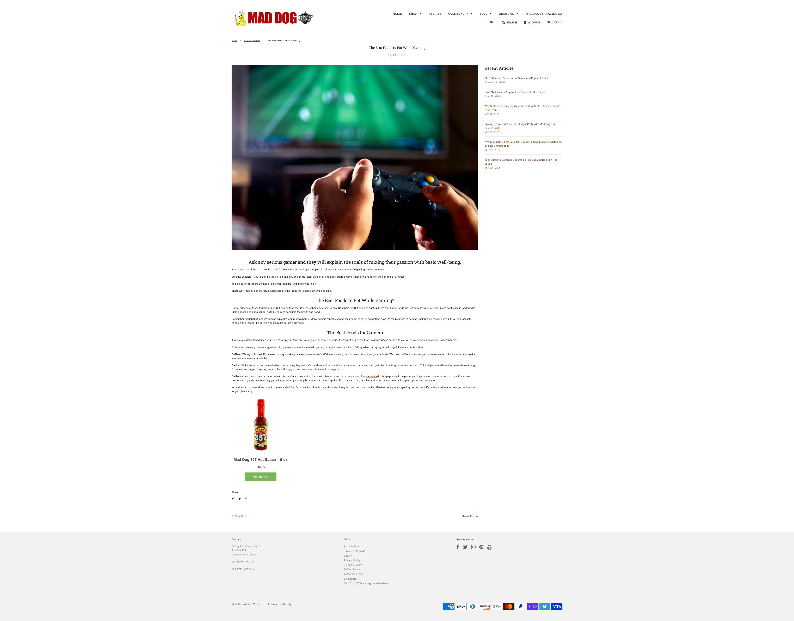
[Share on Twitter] (240, 498)
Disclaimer (350, 578)
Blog (484, 14)
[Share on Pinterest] (246, 498)
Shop (413, 14)
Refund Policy (352, 569)
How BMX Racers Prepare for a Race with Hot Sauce (514, 92)
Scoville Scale (352, 546)
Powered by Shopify (279, 604)
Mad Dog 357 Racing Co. (543, 14)
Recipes (435, 14)
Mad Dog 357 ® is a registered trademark (367, 583)
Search (348, 555)
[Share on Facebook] (234, 498)
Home (397, 14)
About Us (507, 14)
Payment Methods (354, 551)
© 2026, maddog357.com (246, 604)
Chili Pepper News (252, 40)
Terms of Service (353, 573)
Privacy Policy (352, 560)
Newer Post (468, 516)
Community (458, 14)
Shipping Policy (353, 564)
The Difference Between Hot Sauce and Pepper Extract (516, 78)
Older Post (240, 516)
